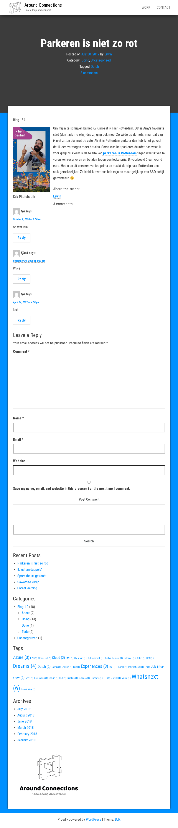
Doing (85, 60)
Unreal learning (27, 588)
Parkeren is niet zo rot (32, 563)
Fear (113, 667)
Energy (56, 667)
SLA (62, 678)
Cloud (58, 657)
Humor (122, 667)
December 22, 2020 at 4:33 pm (29, 260)
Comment (21, 351)
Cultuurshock (95, 658)
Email (18, 440)
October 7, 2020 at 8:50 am (27, 219)
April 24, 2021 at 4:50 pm (26, 302)
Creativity (80, 658)
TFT (107, 678)
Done (25, 625)
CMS (69, 658)
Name (18, 418)
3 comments (89, 73)
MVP (29, 678)
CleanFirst (44, 658)
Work (146, 7)
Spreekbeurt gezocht (31, 576)
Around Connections (43, 5)
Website (19, 461)
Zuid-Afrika (28, 689)
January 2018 (26, 740)
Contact (163, 7)
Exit (76, 667)
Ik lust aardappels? (30, 570)
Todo (25, 632)
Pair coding (41, 678)
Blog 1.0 (22, 607)
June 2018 (24, 721)
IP (147, 667)
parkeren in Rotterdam (119, 153)
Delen (141, 658)
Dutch (95, 67)
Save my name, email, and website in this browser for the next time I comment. (71, 489)
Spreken (72, 678)
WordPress (93, 819)
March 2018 (25, 728)
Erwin (108, 54)
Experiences (94, 666)
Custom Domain (113, 658)
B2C (33, 658)
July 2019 (24, 709)
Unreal (116, 678)
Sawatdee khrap (28, 582)
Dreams (25, 666)
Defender (130, 658)
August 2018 (26, 715)
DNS (150, 658)
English (67, 667)
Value (126, 678)
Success (84, 678)
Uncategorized (101, 60)
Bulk (117, 819)
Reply (22, 238)
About (26, 613)
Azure (21, 657)
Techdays (97, 678)
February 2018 (27, 734)
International (136, 667)
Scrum (53, 678)
